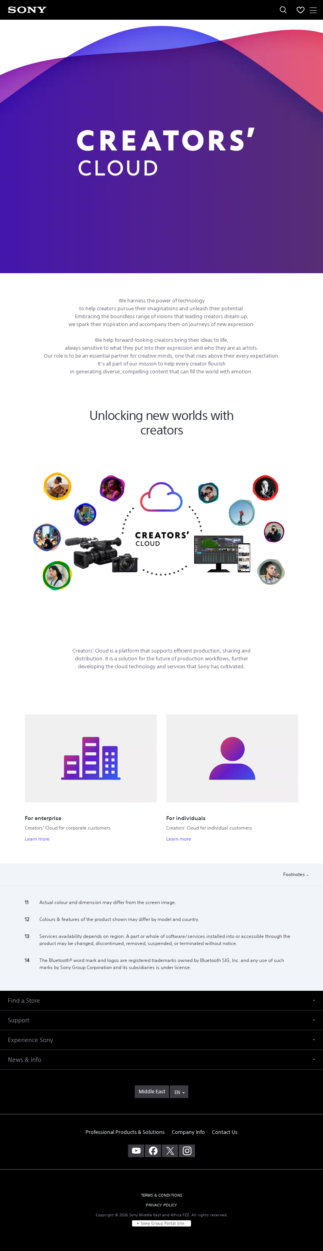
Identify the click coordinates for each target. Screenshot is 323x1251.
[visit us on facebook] (153, 1151)
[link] (152, 1091)
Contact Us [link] (225, 1132)
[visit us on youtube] (136, 1151)
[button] (307, 1225)
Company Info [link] (188, 1132)
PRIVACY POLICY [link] (161, 1205)
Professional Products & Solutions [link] (125, 1132)
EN (177, 1092)
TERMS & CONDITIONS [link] (161, 1195)
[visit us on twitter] (170, 1151)
